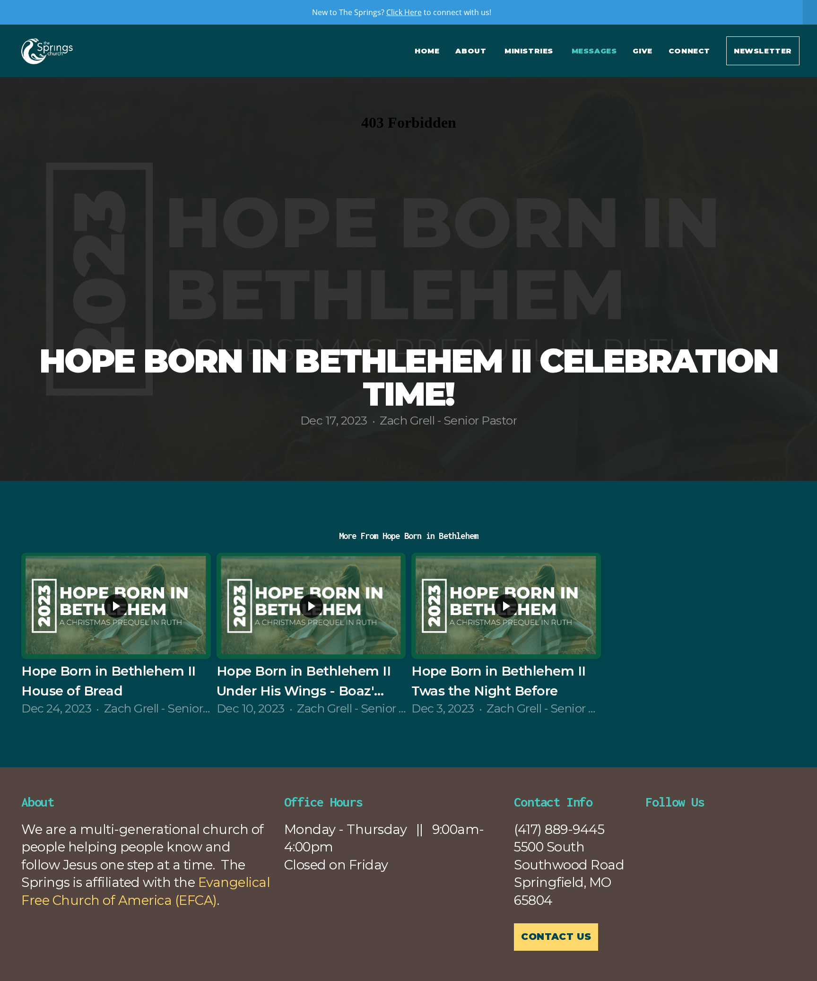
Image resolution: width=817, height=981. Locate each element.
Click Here (404, 12)
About (471, 50)
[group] (116, 635)
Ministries (530, 50)
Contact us (556, 936)
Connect (689, 50)
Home (427, 50)
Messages (594, 50)
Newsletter (763, 50)
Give (642, 50)
